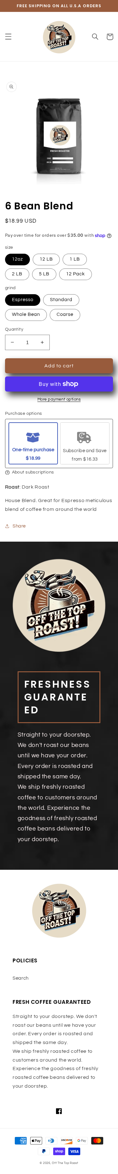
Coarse (65, 314)
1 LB (75, 259)
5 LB (44, 274)
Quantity (14, 329)
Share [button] (19, 526)
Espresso (22, 299)
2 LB (17, 274)
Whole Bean (26, 314)
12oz (17, 259)
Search (21, 978)
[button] (8, 37)
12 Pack (75, 274)
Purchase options (23, 413)
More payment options (59, 400)
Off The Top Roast (65, 1163)
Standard (61, 299)
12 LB (46, 259)
